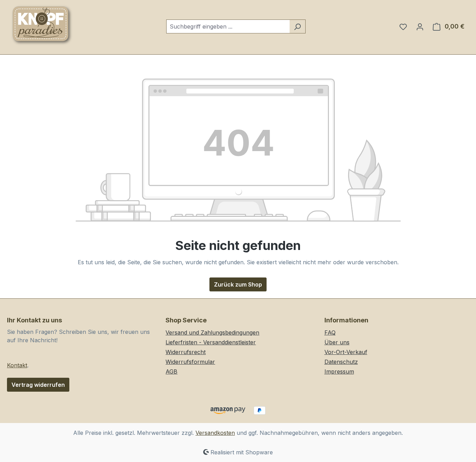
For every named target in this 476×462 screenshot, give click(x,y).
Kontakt (17, 365)
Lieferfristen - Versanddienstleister (211, 342)
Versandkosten (215, 432)
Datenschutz (341, 361)
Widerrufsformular (190, 361)
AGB (171, 371)
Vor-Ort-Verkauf (345, 352)
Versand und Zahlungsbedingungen (212, 332)
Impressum (339, 371)
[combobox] (228, 26)
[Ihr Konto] (420, 26)
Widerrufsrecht (186, 352)
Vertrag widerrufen (38, 384)
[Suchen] (297, 26)
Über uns (337, 342)
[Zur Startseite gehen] (42, 25)
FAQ (330, 332)
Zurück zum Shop (238, 284)
